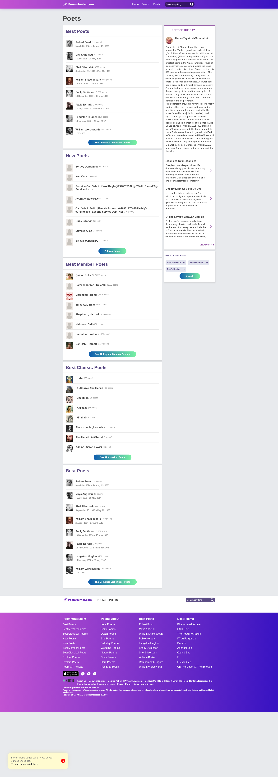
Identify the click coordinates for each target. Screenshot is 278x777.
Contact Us (150, 681)
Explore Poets (71, 662)
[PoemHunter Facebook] (83, 674)
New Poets (69, 643)
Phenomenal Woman (189, 624)
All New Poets (112, 251)
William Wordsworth (150, 666)
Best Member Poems (74, 629)
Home (135, 4)
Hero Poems (108, 662)
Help (160, 681)
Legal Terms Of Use (143, 684)
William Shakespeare (151, 633)
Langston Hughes (149, 643)
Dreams (181, 643)
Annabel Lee (184, 648)
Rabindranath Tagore (151, 662)
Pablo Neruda (147, 638)
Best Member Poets (74, 648)
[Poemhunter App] (71, 673)
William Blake (147, 657)
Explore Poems (71, 657)
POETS (113, 600)
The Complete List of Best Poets (112, 142)
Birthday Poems (110, 643)
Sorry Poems (108, 657)
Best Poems (69, 624)
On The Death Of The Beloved (194, 666)
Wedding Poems (110, 648)
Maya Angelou (147, 629)
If (178, 657)
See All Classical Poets (112, 457)
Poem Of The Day (73, 666)
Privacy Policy (124, 684)
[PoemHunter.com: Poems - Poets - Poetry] (78, 4)
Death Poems (108, 633)
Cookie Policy (115, 681)
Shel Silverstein (148, 652)
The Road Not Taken (189, 633)
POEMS (101, 600)
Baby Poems (108, 629)
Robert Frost (146, 624)
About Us (81, 681)
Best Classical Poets (74, 652)
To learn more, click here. (24, 764)
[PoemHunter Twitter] (89, 674)
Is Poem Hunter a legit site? (194, 681)
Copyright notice (97, 681)
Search (190, 276)
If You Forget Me (186, 638)
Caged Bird (183, 652)
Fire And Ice (184, 662)
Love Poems (108, 624)
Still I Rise (183, 629)
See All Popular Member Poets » (112, 354)
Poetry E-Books (110, 666)
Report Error (171, 681)
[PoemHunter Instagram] (95, 674)
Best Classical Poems (75, 633)
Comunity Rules (107, 684)
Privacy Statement (133, 681)
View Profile (206, 244)
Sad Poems (107, 638)
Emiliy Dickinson (148, 648)
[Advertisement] (48, 744)
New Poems (70, 638)
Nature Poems (109, 652)
